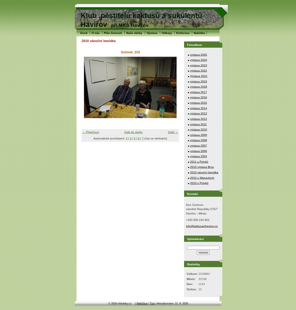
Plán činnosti (113, 33)
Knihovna (182, 33)
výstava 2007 (198, 145)
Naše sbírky (134, 33)
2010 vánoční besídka (204, 172)
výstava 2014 (198, 108)
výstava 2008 (198, 140)
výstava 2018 (198, 86)
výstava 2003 (198, 156)
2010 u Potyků (199, 183)
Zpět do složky (133, 132)
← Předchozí (91, 132)
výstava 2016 (198, 97)
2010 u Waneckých (202, 177)
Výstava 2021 (198, 76)
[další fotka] (172, 87)
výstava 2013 (198, 113)
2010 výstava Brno (202, 167)
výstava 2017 (198, 92)
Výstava (152, 33)
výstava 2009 (198, 135)
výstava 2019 (198, 81)
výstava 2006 (198, 151)
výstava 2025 (198, 54)
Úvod (83, 33)
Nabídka (199, 33)
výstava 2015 (198, 102)
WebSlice (142, 303)
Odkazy (167, 33)
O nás (96, 33)
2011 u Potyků (199, 161)
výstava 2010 (198, 129)
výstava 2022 (198, 70)
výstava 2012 (198, 118)
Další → (173, 132)
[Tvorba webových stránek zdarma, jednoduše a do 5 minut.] (133, 304)
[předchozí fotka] (88, 87)
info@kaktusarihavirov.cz (202, 226)
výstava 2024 (198, 60)
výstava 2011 (198, 124)
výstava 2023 (198, 65)
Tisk (152, 303)
